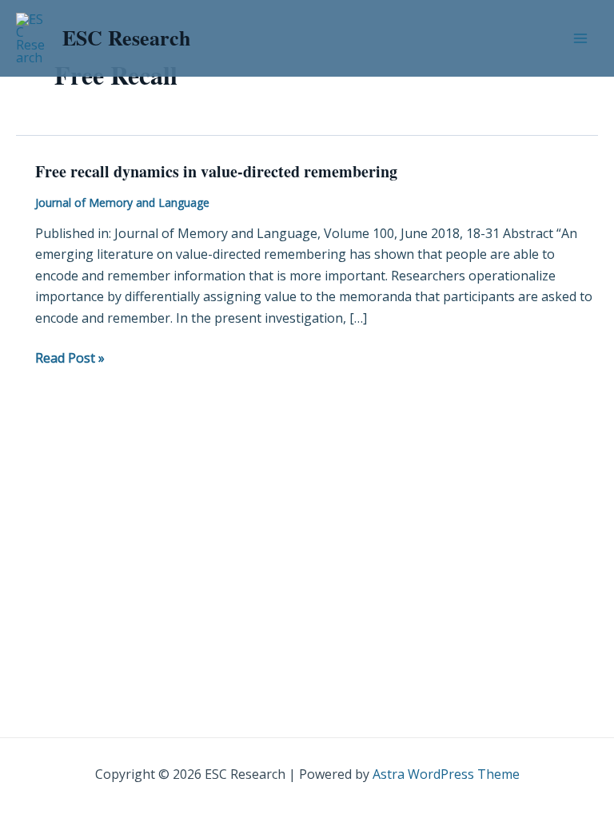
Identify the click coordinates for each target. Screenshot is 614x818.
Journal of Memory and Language (122, 202)
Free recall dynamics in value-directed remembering (216, 171)
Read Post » (70, 357)
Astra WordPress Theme (446, 774)
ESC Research (126, 37)
